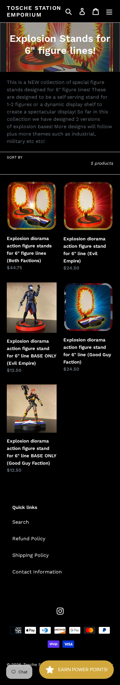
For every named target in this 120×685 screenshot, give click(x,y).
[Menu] (109, 11)
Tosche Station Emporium (34, 11)
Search (20, 522)
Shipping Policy (30, 555)
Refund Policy (28, 538)
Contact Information (37, 572)
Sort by (14, 157)
